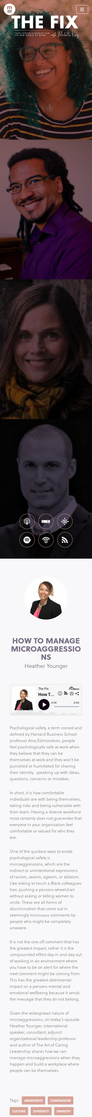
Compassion (60, 1100)
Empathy (64, 1111)
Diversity (41, 1111)
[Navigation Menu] (82, 9)
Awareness (33, 1100)
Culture (19, 1111)
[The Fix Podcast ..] (9, 9)
